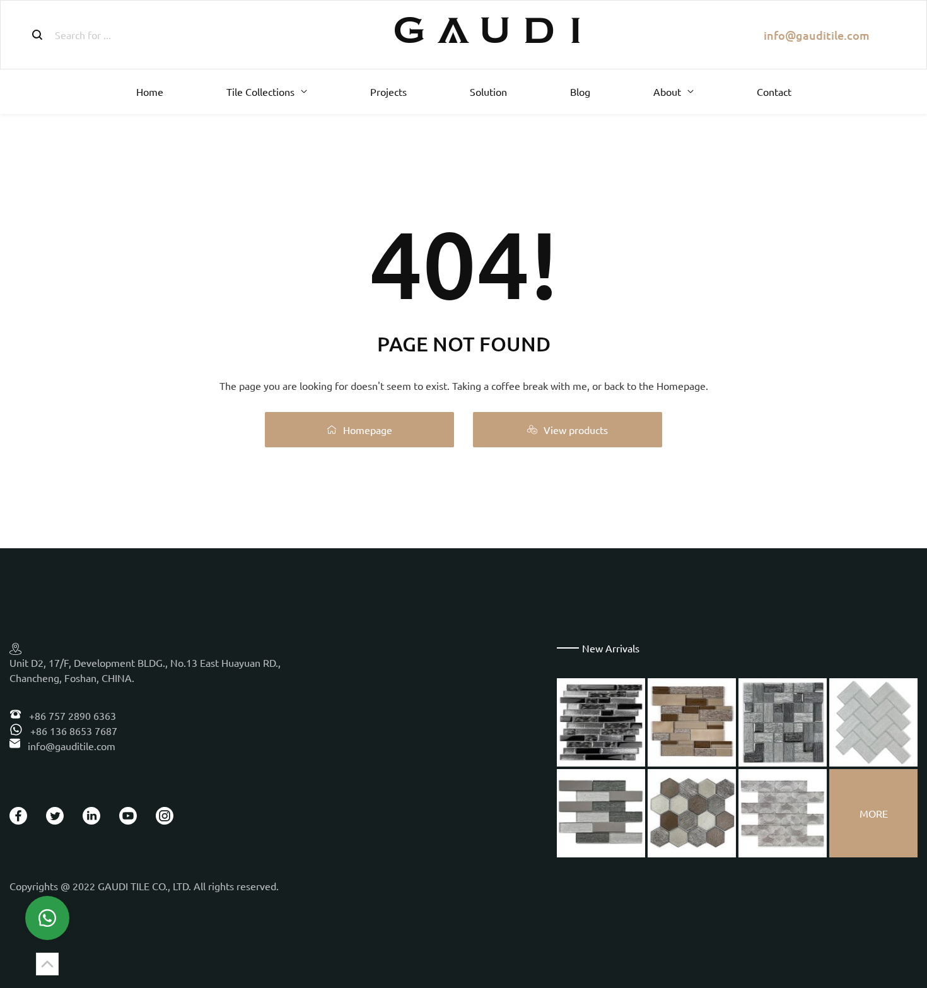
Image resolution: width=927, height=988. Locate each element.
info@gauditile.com (817, 35)
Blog (580, 91)
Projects (388, 91)
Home (149, 91)
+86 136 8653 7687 (72, 730)
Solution (488, 91)
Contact (774, 91)
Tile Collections (260, 91)
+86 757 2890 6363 (71, 715)
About (667, 91)
